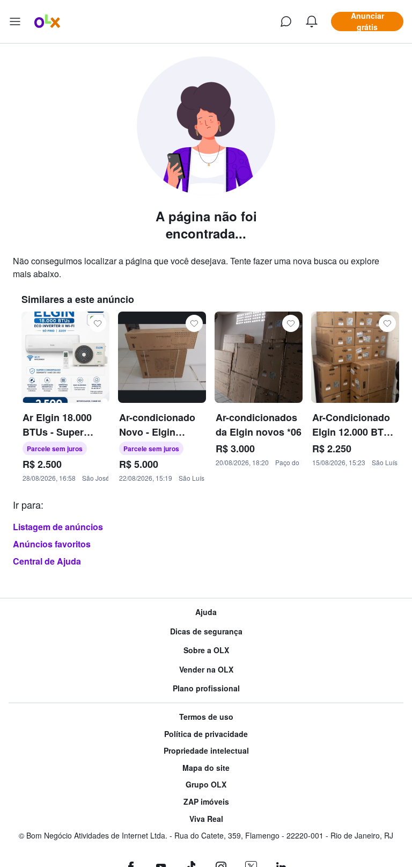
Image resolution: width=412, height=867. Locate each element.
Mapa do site (206, 768)
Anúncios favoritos (52, 544)
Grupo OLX (206, 784)
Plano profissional (206, 688)
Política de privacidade (206, 734)
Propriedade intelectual (206, 751)
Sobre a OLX (206, 650)
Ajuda (206, 612)
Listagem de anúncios (58, 527)
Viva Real (206, 819)
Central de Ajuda (47, 561)
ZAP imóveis (206, 802)
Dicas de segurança (206, 631)
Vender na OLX (206, 669)
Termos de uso (206, 717)
